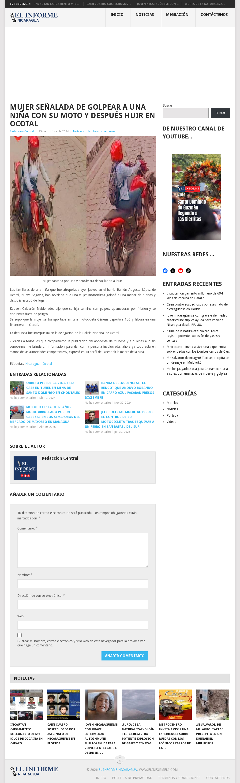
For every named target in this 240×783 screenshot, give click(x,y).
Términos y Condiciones (179, 778)
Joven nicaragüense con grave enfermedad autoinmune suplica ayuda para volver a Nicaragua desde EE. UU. (197, 320)
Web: (21, 616)
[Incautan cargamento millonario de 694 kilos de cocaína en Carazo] (26, 705)
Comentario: (27, 528)
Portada (172, 415)
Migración (177, 14)
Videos (171, 422)
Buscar (167, 105)
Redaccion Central (22, 131)
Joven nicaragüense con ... (158, 4)
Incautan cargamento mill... (57, 4)
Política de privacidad (132, 778)
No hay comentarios (101, 131)
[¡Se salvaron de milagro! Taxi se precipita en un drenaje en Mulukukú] (212, 705)
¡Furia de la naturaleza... (205, 4)
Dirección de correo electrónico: (40, 595)
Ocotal (47, 363)
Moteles (172, 403)
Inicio (117, 14)
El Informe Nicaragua (118, 770)
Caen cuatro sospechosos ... (108, 4)
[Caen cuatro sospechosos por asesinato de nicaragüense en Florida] (63, 705)
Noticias (145, 14)
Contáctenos (214, 14)
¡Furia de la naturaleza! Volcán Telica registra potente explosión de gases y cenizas (193, 335)
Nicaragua (32, 363)
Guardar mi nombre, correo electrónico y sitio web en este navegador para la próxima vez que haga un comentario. (81, 643)
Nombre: (24, 575)
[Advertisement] (120, 62)
